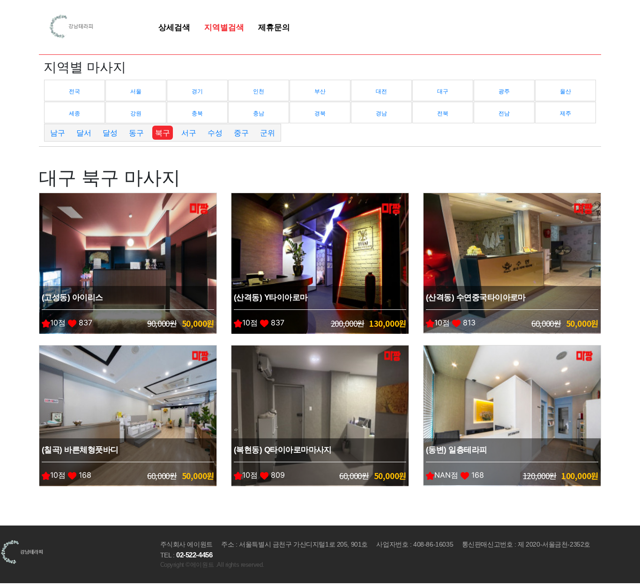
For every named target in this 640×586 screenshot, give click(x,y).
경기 (197, 91)
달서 (83, 132)
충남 (258, 113)
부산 (320, 91)
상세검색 (174, 27)
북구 (162, 132)
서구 (188, 132)
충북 (197, 113)
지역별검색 (224, 27)
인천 (258, 91)
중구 (241, 132)
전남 (504, 113)
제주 (565, 113)
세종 (74, 113)
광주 (504, 91)
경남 (381, 113)
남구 (57, 132)
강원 (135, 113)
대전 (381, 91)
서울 (135, 91)
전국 (74, 91)
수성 (215, 132)
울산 (565, 91)
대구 (442, 91)
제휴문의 (274, 27)
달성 (110, 132)
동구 (136, 132)
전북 (442, 113)
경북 (320, 113)
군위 (267, 132)
